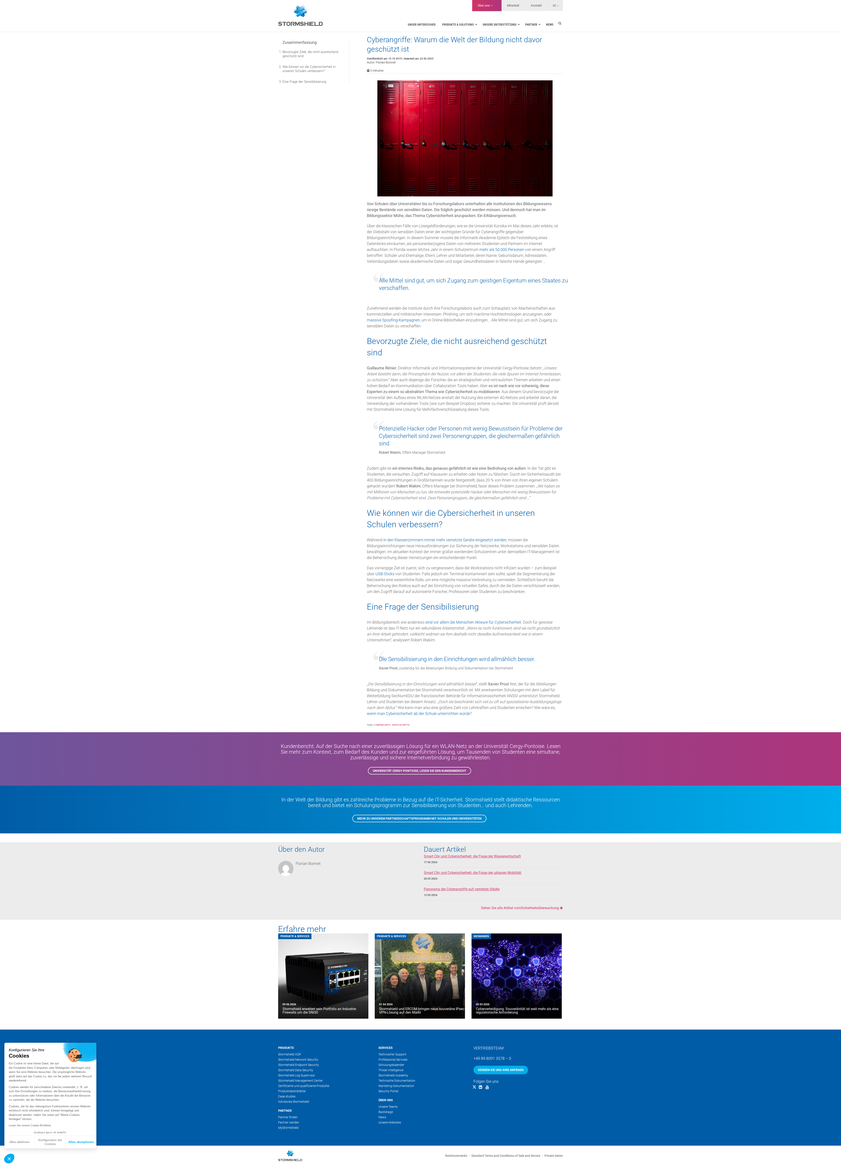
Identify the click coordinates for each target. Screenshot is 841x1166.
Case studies (286, 1096)
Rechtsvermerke (456, 1155)
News (382, 1117)
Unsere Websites (389, 1122)
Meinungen (481, 936)
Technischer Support (392, 1054)
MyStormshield (288, 1127)
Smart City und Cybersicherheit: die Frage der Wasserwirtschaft (472, 856)
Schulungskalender (391, 1065)
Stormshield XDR (289, 1054)
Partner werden (288, 1122)
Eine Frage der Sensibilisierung (304, 82)
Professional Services (392, 1059)
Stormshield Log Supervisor (296, 1075)
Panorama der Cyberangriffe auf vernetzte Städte (462, 889)
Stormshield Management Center (300, 1080)
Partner (285, 1110)
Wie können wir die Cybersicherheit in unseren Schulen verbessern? (309, 69)
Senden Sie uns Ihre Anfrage (501, 1070)
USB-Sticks (384, 574)
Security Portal (388, 1091)
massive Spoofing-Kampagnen (393, 320)
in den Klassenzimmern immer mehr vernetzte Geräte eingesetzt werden (445, 540)
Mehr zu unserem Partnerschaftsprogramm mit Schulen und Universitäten (419, 818)
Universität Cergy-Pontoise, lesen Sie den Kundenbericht (419, 771)
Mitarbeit (513, 5)
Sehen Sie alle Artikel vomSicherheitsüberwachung (520, 908)
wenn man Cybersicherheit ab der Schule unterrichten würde (418, 713)
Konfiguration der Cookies (50, 1142)
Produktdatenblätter (292, 1091)
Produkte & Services (294, 936)
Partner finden (288, 1117)
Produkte (286, 1048)
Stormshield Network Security (298, 1059)
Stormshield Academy (393, 1075)
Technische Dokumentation (396, 1080)
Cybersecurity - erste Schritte (392, 725)
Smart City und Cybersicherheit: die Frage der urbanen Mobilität (472, 873)
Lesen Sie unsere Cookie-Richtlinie (30, 1125)
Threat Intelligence (390, 1070)
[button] (9, 1158)
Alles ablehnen (19, 1142)
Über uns (484, 5)
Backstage (385, 1112)
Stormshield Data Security (295, 1070)
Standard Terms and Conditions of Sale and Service (505, 1155)
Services (385, 1048)
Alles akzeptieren (81, 1142)
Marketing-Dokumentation (396, 1086)
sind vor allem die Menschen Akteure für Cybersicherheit (473, 622)
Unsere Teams (388, 1106)
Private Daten (553, 1155)
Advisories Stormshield (293, 1101)
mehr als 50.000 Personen (501, 249)
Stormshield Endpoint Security (298, 1065)
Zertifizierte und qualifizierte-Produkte (303, 1086)
